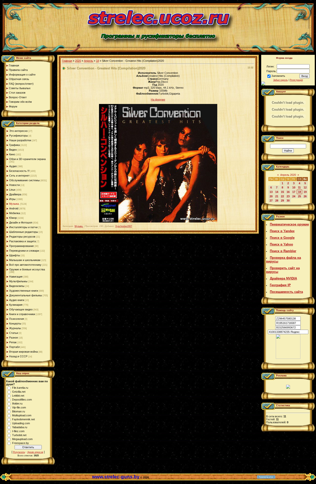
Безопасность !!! (19, 170)
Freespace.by (20, 443)
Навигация (15, 276)
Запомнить (278, 75)
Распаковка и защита (22, 241)
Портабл (14, 346)
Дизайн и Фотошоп (20, 222)
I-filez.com (18, 431)
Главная (67, 60)
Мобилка (14, 213)
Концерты (15, 323)
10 (293, 187)
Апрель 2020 (288, 174)
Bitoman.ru (18, 411)
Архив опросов (35, 452)
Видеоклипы (16, 285)
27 (271, 200)
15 (282, 191)
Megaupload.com (22, 439)
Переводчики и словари (24, 250)
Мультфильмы (18, 281)
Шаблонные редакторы (23, 231)
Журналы (15, 328)
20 (271, 196)
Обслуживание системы (24, 180)
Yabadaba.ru (19, 427)
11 (299, 187)
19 (305, 191)
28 (276, 200)
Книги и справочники (22, 314)
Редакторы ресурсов (22, 236)
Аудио (13, 166)
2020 (78, 60)
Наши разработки (20, 140)
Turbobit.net (19, 435)
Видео (13, 149)
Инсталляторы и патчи (23, 227)
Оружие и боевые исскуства (27, 269)
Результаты (19, 452)
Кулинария (15, 304)
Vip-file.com (19, 407)
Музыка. (14, 203)
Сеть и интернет (19, 175)
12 (305, 187)
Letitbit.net (18, 395)
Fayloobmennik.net (23, 419)
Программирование (21, 245)
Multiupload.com (21, 415)
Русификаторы (18, 135)
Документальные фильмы (25, 295)
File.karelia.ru (20, 387)
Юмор (13, 217)
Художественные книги (23, 290)
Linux (12, 189)
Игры (12, 199)
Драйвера (15, 194)
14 (276, 191)
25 (299, 196)
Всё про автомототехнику (25, 264)
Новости (14, 184)
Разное (13, 337)
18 (97, 60)
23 (288, 196)
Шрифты (14, 255)
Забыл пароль (280, 80)
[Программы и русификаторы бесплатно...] (288, 357)
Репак (13, 342)
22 (282, 196)
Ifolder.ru (17, 403)
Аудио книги (16, 300)
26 (305, 196)
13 (271, 191)
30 (288, 200)
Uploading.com (21, 423)
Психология (16, 318)
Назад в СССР (18, 356)
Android (13, 208)
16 (288, 191)
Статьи (13, 332)
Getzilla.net (18, 391)
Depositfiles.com (22, 399)
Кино (12, 154)
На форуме (158, 99)
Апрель (88, 60)
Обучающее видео (21, 309)
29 (282, 200)
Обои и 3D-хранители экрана (27, 159)
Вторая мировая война (23, 351)
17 (293, 191)
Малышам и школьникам (24, 260)
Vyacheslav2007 (123, 226)
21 (276, 196)
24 (293, 196)
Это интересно (18, 130)
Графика (14, 144)
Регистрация (296, 80)
